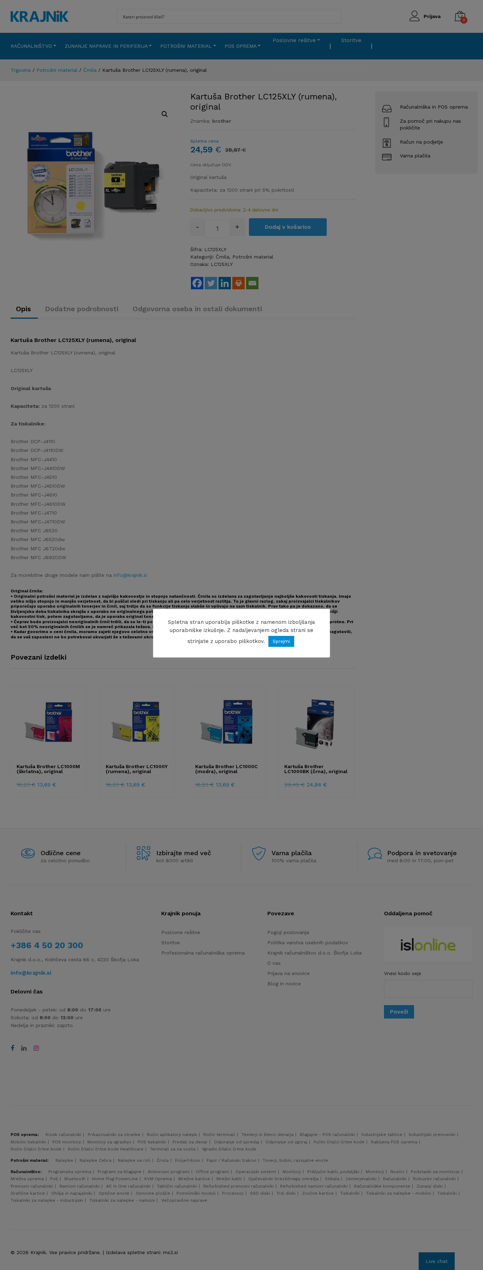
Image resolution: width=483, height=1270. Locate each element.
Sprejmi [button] (281, 641)
